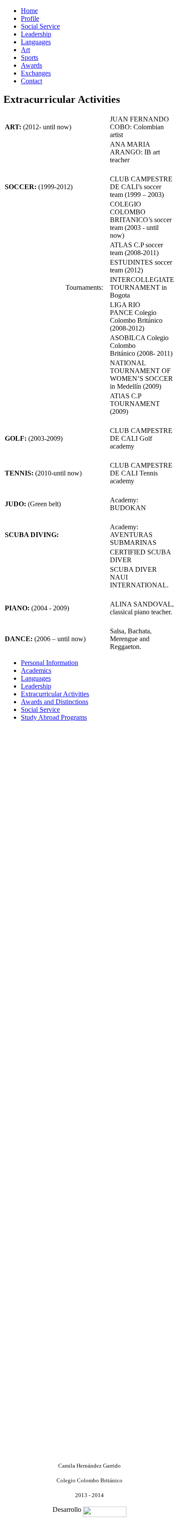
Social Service (40, 26)
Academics (36, 670)
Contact (31, 81)
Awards (31, 65)
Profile (30, 18)
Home (29, 10)
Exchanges (36, 73)
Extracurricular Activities (55, 694)
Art (25, 49)
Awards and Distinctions (54, 701)
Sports (29, 57)
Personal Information (49, 662)
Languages (36, 42)
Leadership (36, 34)
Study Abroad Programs (54, 717)
